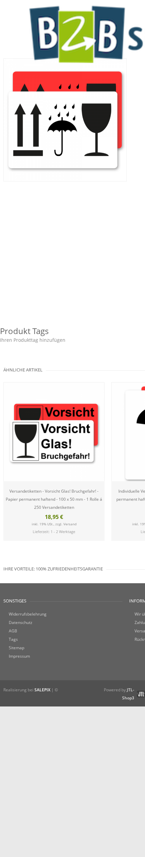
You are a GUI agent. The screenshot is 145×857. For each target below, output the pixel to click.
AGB (13, 631)
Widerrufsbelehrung (28, 614)
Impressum (19, 656)
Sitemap (16, 648)
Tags (13, 639)
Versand (70, 524)
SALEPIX (42, 690)
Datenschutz (20, 622)
